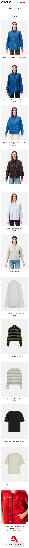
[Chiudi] (4, 544)
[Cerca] (17, 2)
